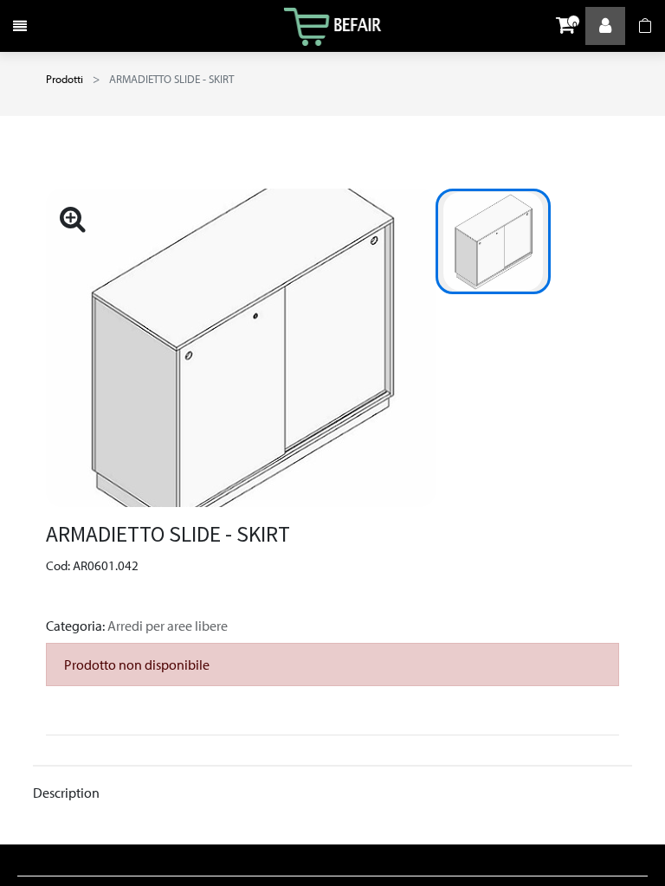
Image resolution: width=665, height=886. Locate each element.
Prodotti (64, 79)
